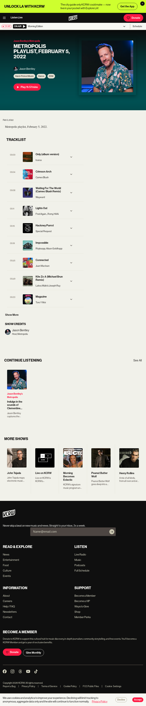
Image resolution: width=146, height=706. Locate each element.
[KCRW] (9, 516)
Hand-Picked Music (24, 76)
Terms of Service (47, 686)
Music (77, 559)
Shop (77, 611)
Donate (136, 17)
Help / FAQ (9, 606)
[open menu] (5, 18)
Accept (138, 699)
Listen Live (17, 17)
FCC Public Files (89, 686)
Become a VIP (82, 601)
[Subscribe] (111, 531)
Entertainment (11, 559)
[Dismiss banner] (142, 3)
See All (137, 360)
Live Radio (80, 554)
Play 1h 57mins (29, 87)
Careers (7, 601)
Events (7, 575)
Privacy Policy (26, 686)
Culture (7, 570)
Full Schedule (81, 570)
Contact (7, 617)
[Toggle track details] (71, 157)
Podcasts (79, 565)
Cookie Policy (68, 686)
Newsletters (10, 611)
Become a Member (85, 595)
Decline (121, 699)
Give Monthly (33, 652)
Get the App (127, 6)
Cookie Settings (113, 686)
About (6, 595)
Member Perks (82, 617)
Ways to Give (81, 606)
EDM (51, 76)
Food (6, 565)
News (6, 554)
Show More (12, 314)
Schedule (137, 26)
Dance (41, 76)
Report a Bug (9, 686)
